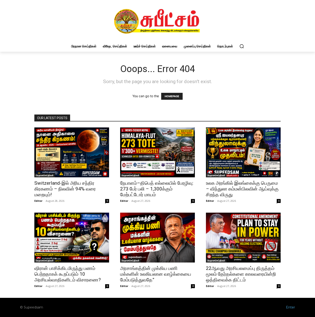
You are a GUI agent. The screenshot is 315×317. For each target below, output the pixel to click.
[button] (241, 46)
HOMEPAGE (172, 96)
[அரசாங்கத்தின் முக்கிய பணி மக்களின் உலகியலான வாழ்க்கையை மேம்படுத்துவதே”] (157, 238)
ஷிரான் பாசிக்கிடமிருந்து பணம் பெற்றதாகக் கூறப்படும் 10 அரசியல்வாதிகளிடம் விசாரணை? (67, 274)
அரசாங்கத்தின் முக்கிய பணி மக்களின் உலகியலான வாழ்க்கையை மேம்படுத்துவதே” (155, 274)
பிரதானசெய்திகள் (44, 175)
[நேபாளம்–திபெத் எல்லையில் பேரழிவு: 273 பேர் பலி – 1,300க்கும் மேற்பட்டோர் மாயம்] (157, 152)
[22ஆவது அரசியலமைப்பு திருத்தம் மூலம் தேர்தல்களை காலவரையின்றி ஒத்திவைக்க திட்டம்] (243, 238)
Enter (290, 307)
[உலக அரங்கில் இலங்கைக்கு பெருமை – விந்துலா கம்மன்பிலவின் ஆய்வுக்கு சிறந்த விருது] (243, 152)
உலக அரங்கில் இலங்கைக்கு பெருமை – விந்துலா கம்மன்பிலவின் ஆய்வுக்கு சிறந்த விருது (242, 188)
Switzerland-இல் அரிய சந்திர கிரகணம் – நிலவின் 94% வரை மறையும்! (65, 188)
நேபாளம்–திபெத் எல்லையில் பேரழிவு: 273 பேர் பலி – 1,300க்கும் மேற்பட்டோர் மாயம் (156, 188)
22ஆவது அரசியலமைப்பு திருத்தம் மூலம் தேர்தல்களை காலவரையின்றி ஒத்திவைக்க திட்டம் (241, 274)
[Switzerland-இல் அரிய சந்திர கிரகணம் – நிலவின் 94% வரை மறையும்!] (71, 152)
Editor (38, 200)
